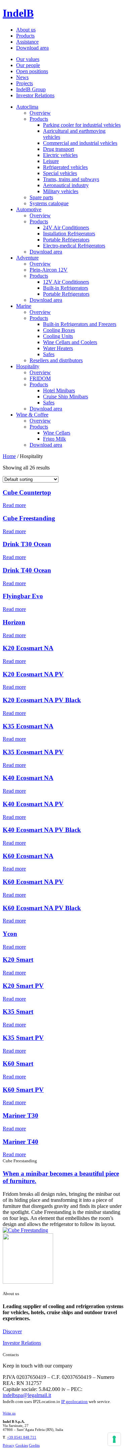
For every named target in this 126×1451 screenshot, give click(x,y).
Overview (40, 113)
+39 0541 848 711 (21, 1437)
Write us (9, 1413)
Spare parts (41, 197)
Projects (24, 83)
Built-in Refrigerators (65, 288)
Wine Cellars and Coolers (70, 342)
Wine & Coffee (32, 414)
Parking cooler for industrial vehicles (82, 125)
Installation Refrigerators (69, 233)
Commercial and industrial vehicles (80, 143)
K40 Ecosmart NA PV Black (42, 829)
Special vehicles (60, 173)
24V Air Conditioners (66, 227)
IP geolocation (74, 1401)
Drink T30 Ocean (27, 544)
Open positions (32, 71)
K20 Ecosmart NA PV (33, 674)
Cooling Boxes (59, 330)
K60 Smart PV (23, 1089)
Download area (32, 48)
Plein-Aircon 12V (49, 270)
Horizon (14, 622)
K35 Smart (18, 1011)
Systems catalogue (49, 203)
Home (9, 456)
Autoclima (27, 107)
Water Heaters (58, 348)
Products (25, 36)
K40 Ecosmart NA (28, 777)
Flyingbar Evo (23, 596)
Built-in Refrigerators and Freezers (79, 324)
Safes (48, 354)
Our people (28, 65)
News (22, 77)
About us (26, 30)
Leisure (51, 161)
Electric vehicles (60, 155)
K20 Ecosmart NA (28, 648)
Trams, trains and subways (71, 179)
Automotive (28, 209)
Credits (34, 1445)
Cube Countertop (27, 492)
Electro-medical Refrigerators (74, 245)
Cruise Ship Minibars (65, 396)
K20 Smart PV (23, 985)
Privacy (8, 1445)
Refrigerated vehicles (65, 167)
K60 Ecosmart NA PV (33, 881)
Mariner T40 (20, 1141)
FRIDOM (40, 378)
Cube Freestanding (29, 518)
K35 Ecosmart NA (28, 726)
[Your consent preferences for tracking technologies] (114, 1439)
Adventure (27, 258)
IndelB (18, 13)
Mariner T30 (20, 1115)
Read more (14, 505)
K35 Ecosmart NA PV (33, 752)
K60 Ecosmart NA (28, 855)
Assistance (27, 42)
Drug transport (58, 149)
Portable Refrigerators (66, 239)
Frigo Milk (54, 439)
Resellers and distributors (56, 360)
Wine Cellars (56, 433)
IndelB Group (31, 89)
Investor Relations (35, 95)
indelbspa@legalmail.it (27, 1395)
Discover (12, 1331)
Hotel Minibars (59, 390)
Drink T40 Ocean (27, 570)
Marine (23, 306)
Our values (27, 59)
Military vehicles (60, 191)
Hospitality (27, 366)
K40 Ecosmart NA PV (33, 803)
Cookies (21, 1445)
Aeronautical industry (66, 185)
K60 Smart (18, 1063)
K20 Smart (18, 959)
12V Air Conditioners (66, 282)
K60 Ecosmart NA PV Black (42, 907)
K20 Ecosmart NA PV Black (42, 700)
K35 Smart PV (23, 1037)
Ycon (10, 933)
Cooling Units (58, 336)
